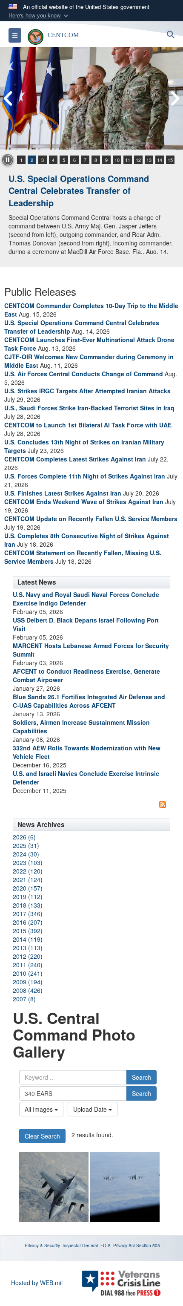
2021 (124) (28, 879)
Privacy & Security (42, 1245)
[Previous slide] (8, 98)
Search (141, 1077)
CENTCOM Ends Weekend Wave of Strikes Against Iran (83, 501)
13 (149, 159)
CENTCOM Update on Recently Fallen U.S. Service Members (90, 518)
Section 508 (148, 1245)
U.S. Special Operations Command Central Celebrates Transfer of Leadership (79, 190)
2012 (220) (28, 956)
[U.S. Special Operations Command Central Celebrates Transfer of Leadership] (91, 98)
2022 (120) (28, 871)
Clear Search (42, 1136)
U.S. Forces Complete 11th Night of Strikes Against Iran (84, 476)
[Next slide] (174, 98)
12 (138, 159)
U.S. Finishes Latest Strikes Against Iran (62, 493)
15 (170, 159)
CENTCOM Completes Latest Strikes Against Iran (75, 459)
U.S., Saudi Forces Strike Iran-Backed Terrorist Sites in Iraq (89, 408)
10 (117, 159)
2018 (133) (28, 905)
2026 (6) (24, 837)
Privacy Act (124, 1245)
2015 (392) (28, 930)
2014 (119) (28, 939)
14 (159, 159)
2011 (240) (28, 964)
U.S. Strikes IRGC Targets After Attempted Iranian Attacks (87, 390)
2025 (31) (26, 845)
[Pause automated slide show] (8, 160)
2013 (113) (28, 947)
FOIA (105, 1245)
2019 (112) (28, 896)
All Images (39, 1109)
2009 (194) (28, 981)
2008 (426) (28, 990)
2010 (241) (28, 973)
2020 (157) (28, 888)
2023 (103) (28, 862)
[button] (39, 15)
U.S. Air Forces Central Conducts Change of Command (83, 373)
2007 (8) (24, 999)
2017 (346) (28, 913)
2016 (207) (28, 922)
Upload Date (91, 1109)
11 (127, 159)
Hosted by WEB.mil (37, 1282)
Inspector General (80, 1245)
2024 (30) (26, 854)
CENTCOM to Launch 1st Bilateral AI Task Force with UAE (88, 425)
